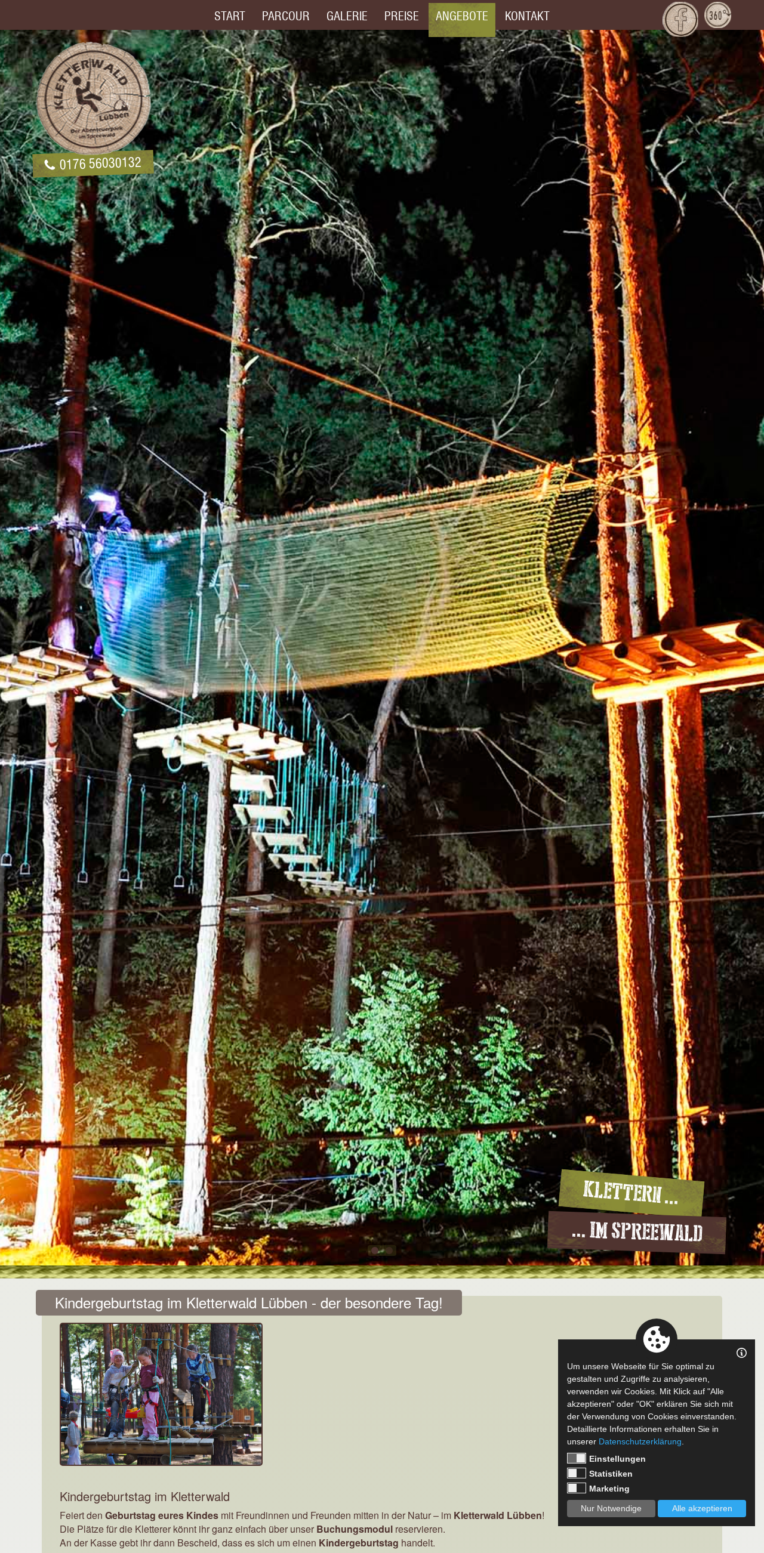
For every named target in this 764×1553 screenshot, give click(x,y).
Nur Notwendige (611, 1508)
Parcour (286, 16)
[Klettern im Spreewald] (93, 98)
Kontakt (527, 16)
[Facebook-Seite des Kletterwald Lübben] (680, 19)
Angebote (462, 16)
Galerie (347, 16)
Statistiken (611, 1473)
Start (229, 16)
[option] (382, 651)
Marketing (609, 1488)
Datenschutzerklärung (640, 1441)
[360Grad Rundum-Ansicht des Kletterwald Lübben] (717, 14)
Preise (401, 16)
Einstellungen (617, 1459)
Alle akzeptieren (702, 1508)
